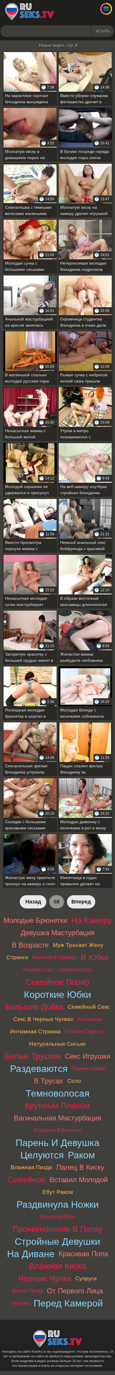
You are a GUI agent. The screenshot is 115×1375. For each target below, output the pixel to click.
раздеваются (39, 1068)
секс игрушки (87, 1056)
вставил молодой (79, 1180)
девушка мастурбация (58, 933)
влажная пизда (31, 1167)
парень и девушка (57, 1142)
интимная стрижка (35, 1031)
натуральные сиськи (57, 1044)
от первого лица (75, 1291)
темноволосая (57, 1093)
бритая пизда (27, 1290)
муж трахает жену (78, 945)
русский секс (38, 969)
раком (81, 1155)
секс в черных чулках (43, 1019)
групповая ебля (57, 1216)
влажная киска (57, 1266)
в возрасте (30, 945)
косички (20, 1303)
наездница (90, 1019)
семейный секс (89, 1007)
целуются (42, 1155)
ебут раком (57, 1192)
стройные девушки (57, 1241)
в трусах (48, 1081)
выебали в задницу (54, 957)
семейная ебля (74, 969)
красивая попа (83, 1254)
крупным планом (57, 1105)
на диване (31, 1254)
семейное (26, 1179)
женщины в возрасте (57, 1130)
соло (74, 1081)
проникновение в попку (57, 1229)
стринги (17, 957)
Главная (29, 11)
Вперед (81, 902)
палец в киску (80, 1167)
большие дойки (34, 1006)
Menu (106, 9)
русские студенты (85, 1031)
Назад (33, 902)
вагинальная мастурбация (57, 1118)
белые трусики (33, 1056)
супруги (86, 1278)
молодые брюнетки (35, 920)
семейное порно (57, 982)
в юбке (95, 957)
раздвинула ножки (58, 1204)
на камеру (91, 920)
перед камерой (68, 1303)
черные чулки (44, 1278)
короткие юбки (57, 994)
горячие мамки (88, 1068)
